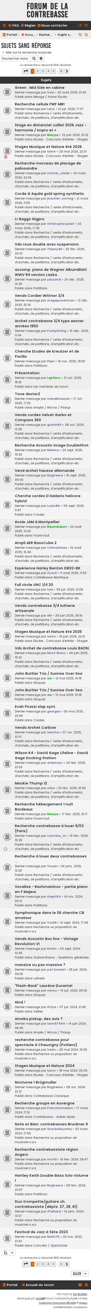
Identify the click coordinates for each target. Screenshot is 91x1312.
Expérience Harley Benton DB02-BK (48, 568)
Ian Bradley (80, 1294)
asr (49, 678)
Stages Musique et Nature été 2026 (48, 146)
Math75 (53, 1237)
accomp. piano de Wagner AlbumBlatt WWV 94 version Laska (51, 272)
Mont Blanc (56, 653)
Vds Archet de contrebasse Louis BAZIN (52, 648)
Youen (52, 866)
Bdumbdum (57, 527)
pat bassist (56, 969)
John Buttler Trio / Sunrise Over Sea (48, 673)
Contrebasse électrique (50, 577)
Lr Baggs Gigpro (29, 219)
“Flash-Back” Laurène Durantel (43, 985)
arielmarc (55, 763)
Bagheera (55, 475)
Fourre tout (41, 535)
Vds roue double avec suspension (47, 244)
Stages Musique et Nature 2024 (44, 1065)
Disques (39, 683)
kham (52, 949)
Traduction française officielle (57, 1303)
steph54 (54, 896)
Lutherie (39, 978)
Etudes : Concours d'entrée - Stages (60, 139)
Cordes (38, 514)
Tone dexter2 (27, 394)
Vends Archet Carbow (35, 727)
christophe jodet (60, 224)
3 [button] (43, 71)
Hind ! (20, 1002)
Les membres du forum (50, 386)
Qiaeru (83, 1303)
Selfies (38, 1011)
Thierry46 (54, 249)
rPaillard (54, 1211)
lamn (51, 151)
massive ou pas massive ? (40, 964)
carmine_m (56, 836)
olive (51, 788)
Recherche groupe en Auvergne (44, 1103)
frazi (50, 92)
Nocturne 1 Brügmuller (36, 1082)
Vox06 (52, 922)
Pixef (50, 361)
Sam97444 (56, 1023)
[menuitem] (13, 25)
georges (53, 711)
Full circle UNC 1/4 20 (34, 584)
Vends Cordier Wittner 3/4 (39, 295)
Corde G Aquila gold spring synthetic (49, 193)
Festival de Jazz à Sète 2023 (41, 1232)
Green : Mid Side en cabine (40, 87)
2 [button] (37, 71)
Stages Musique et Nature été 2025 (48, 631)
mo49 (52, 1159)
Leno (51, 109)
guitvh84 (54, 425)
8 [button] (61, 71)
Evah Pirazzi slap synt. (35, 706)
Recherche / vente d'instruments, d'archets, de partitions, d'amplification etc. (49, 115)
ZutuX (52, 573)
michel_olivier (58, 173)
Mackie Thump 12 (31, 783)
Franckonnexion (60, 1108)
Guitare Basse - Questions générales (61, 957)
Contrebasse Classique (51, 1096)
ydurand (54, 279)
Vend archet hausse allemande (44, 470)
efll (49, 615)
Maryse (52, 135)
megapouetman (60, 300)
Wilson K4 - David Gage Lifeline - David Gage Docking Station (51, 755)
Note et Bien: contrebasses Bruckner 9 (51, 1124)
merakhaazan (58, 399)
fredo (51, 1050)
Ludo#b (53, 506)
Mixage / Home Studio (50, 97)
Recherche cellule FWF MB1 (40, 104)
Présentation (27, 373)
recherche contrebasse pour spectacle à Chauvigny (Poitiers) (46, 1042)
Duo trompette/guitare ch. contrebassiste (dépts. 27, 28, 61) (46, 1204)
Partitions (40, 288)
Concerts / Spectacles (50, 1245)
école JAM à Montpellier (37, 521)
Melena (53, 450)
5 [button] (53, 71)
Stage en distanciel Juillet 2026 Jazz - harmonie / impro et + (50, 128)
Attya (51, 1007)
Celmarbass (57, 548)
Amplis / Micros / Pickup (51, 407)
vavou (52, 990)
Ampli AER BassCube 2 (36, 542)
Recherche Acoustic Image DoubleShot (52, 445)
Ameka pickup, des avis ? (39, 1018)
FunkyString (56, 331)
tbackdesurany (59, 1129)
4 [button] (48, 71)
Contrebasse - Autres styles (54, 1117)
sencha (53, 732)
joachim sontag (60, 198)
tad (50, 589)
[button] (25, 71)
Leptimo (53, 378)
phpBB (40, 1298)
